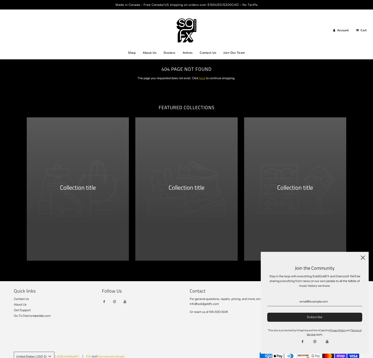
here (202, 78)
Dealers (169, 53)
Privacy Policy (338, 330)
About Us (149, 53)
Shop (132, 53)
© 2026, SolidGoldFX (66, 356)
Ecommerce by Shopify (111, 356)
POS (88, 356)
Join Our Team (234, 53)
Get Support (22, 310)
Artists (188, 53)
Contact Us (208, 53)
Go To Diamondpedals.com (32, 316)
